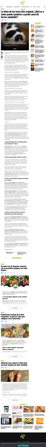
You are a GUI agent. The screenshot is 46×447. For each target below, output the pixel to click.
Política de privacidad (26, 441)
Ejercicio (34, 6)
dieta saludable (12, 182)
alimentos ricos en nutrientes (9, 173)
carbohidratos (24, 81)
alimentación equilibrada (18, 153)
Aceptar (19, 445)
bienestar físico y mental (14, 207)
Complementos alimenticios (25, 6)
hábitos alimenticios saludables (13, 134)
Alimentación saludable (9, 6)
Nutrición (38, 6)
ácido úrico (17, 385)
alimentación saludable (16, 216)
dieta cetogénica (15, 342)
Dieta (31, 6)
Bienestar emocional (17, 6)
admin (6, 20)
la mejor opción (14, 217)
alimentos (14, 291)
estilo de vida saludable (13, 133)
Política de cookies (19, 441)
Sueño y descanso (23, 9)
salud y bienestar (5, 343)
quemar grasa (16, 76)
